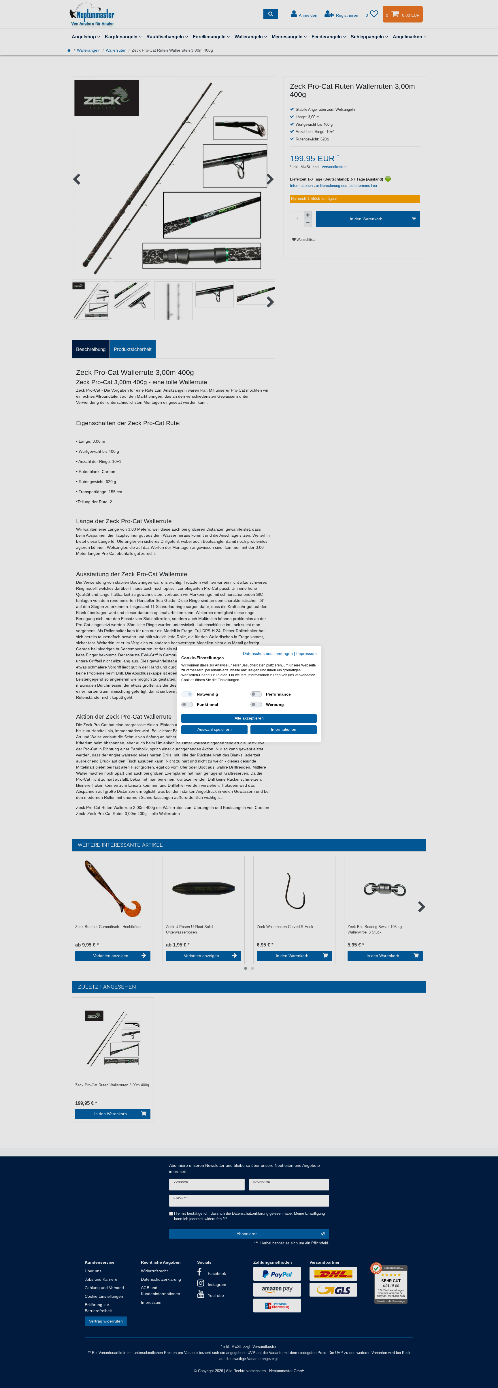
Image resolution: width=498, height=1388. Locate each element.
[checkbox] (187, 694)
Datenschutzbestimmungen (268, 653)
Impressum (306, 653)
